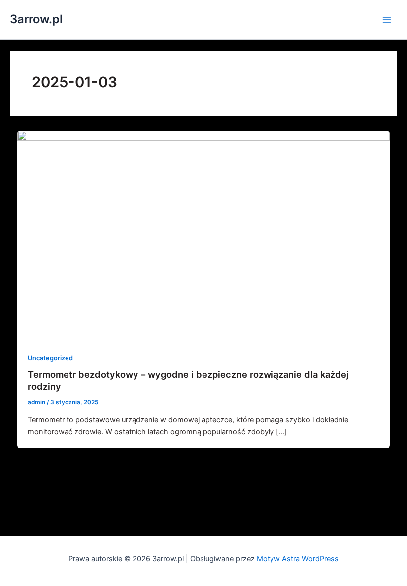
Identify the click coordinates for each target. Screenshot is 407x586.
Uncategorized (50, 358)
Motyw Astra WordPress (298, 558)
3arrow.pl (36, 19)
